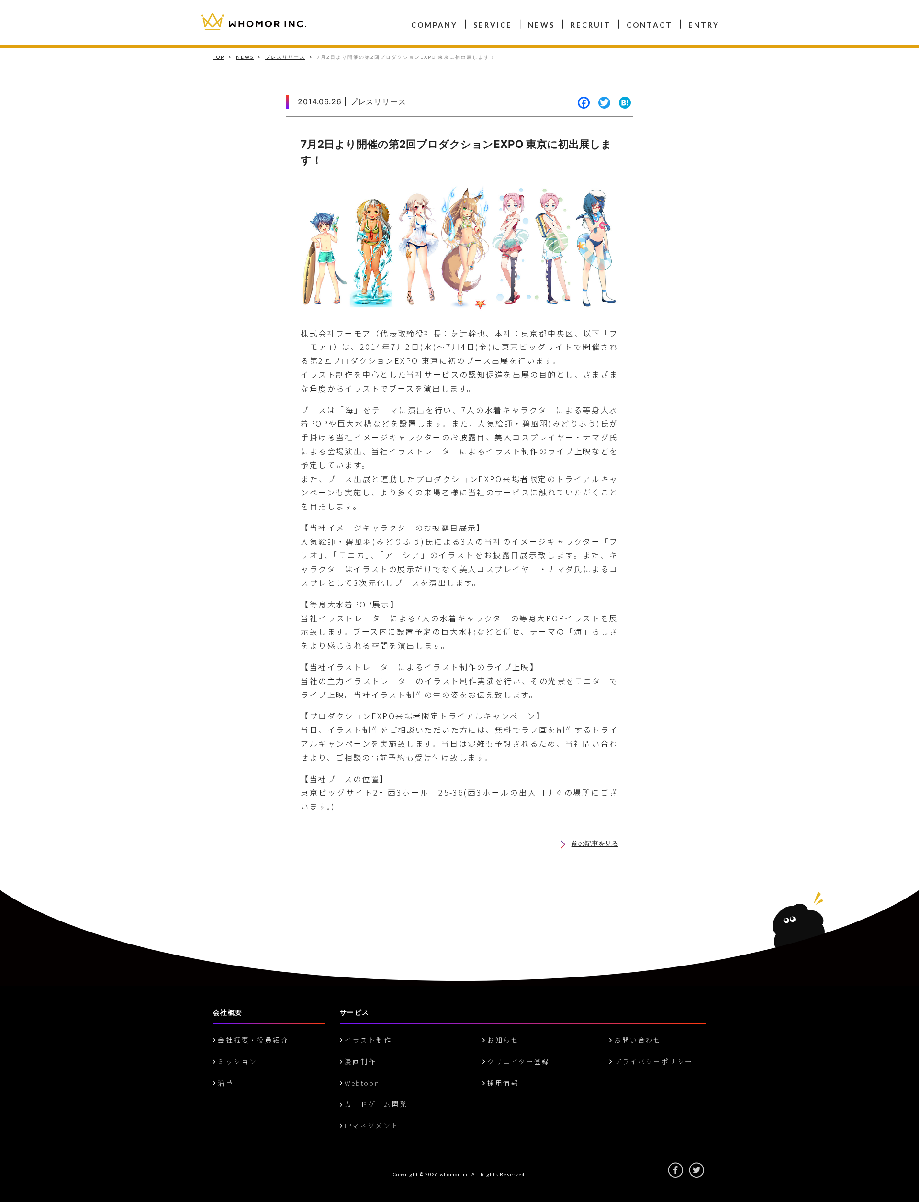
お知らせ (502, 1040)
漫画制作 (359, 1061)
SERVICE (492, 25)
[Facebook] (582, 103)
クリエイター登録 (517, 1061)
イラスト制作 (367, 1040)
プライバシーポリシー (652, 1061)
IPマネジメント (465, 16)
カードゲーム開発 (402, 16)
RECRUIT (591, 25)
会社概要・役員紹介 (252, 1040)
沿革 (335, 16)
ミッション (236, 1061)
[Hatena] (622, 103)
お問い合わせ (636, 1040)
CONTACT (649, 25)
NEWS (541, 25)
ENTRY (703, 25)
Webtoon (348, 16)
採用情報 (502, 1083)
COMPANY (434, 25)
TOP (218, 57)
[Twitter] (602, 103)
